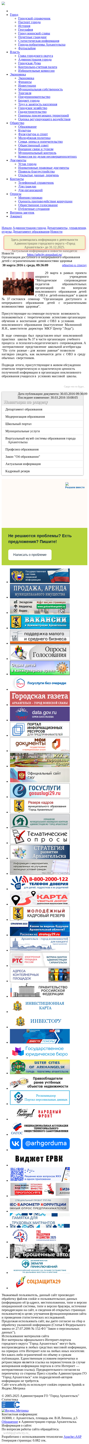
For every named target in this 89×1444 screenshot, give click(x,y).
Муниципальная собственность (40, 89)
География (25, 29)
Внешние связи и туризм (35, 149)
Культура (24, 130)
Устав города (27, 164)
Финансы (25, 82)
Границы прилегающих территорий (43, 115)
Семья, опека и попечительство (40, 141)
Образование (27, 126)
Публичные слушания (33, 209)
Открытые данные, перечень (38, 175)
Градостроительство (32, 111)
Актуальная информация (23, 464)
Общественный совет (33, 145)
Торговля (24, 93)
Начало (7, 228)
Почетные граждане (32, 37)
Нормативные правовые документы (43, 167)
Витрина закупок (22, 212)
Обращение (10, 1421)
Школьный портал (19, 424)
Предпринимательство (34, 97)
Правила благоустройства (36, 171)
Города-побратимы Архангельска (41, 44)
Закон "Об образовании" (23, 456)
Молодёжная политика (34, 138)
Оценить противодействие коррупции (45, 201)
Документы (18, 160)
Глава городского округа (35, 55)
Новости (56, 231)
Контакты (17, 179)
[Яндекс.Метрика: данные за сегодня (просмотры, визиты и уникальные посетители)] (15, 1410)
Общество (17, 123)
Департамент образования (31, 231)
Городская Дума (29, 63)
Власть (15, 52)
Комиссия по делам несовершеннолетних (47, 156)
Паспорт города (29, 22)
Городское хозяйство (32, 108)
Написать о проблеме (30, 554)
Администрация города (35, 59)
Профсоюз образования (22, 449)
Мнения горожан (30, 197)
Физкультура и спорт (33, 134)
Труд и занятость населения (37, 104)
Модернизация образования (25, 416)
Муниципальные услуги (23, 431)
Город (14, 14)
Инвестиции (27, 85)
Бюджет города (29, 100)
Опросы (15, 194)
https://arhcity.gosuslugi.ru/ (44, 254)
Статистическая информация (38, 41)
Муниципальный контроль (37, 153)
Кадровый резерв (18, 471)
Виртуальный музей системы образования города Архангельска (41, 440)
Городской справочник (34, 18)
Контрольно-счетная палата (37, 67)
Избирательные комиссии (36, 70)
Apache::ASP (73, 1436)
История (24, 26)
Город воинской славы (34, 33)
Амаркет (16, 216)
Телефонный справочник (36, 182)
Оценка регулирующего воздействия (44, 119)
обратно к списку (74, 265)
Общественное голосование (38, 205)
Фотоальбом (27, 48)
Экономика (18, 74)
